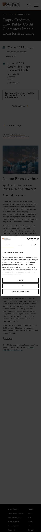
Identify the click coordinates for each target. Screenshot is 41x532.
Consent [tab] (7, 245)
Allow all (20, 280)
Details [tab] (20, 245)
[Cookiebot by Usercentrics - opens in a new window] (29, 239)
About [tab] (33, 245)
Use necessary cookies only (20, 292)
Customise (20, 286)
